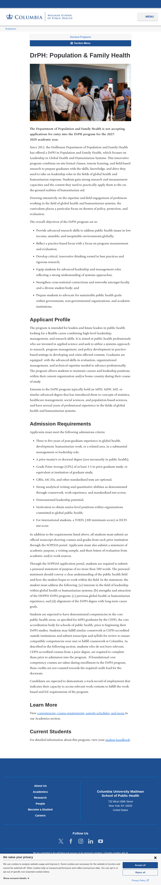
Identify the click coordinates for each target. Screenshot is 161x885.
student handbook (117, 740)
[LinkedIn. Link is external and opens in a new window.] (90, 841)
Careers (40, 815)
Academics (10, 29)
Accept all (140, 865)
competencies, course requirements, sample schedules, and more (81, 713)
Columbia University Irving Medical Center (80, 4)
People (40, 803)
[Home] (39, 16)
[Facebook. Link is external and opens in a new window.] (70, 841)
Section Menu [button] (81, 43)
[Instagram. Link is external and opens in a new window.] (80, 841)
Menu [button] (149, 16)
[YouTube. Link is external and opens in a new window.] (100, 841)
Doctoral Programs (80, 37)
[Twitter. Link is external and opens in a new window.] (61, 841)
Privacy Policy (139, 880)
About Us (40, 785)
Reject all (140, 872)
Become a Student (40, 809)
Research (40, 797)
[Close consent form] (155, 857)
